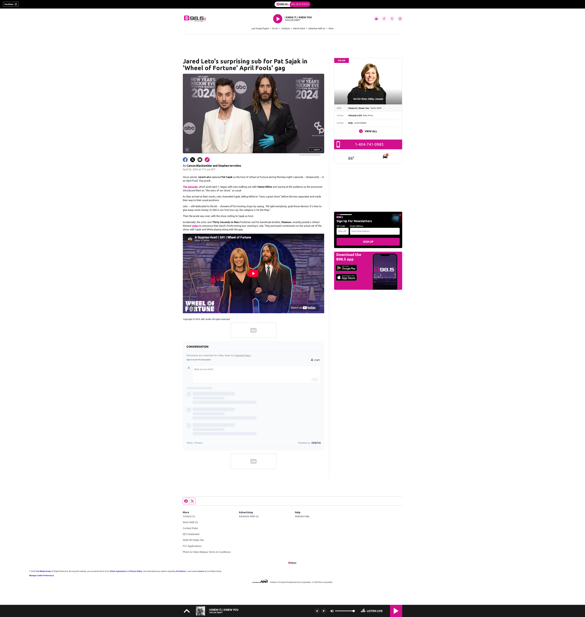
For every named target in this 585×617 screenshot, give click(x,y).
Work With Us (190, 522)
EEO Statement (191, 534)
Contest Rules (190, 528)
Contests (285, 28)
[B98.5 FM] (292, 4)
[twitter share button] (192, 159)
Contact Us (189, 516)
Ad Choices (181, 571)
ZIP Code (341, 226)
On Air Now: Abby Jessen (368, 99)
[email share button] (199, 159)
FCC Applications (192, 546)
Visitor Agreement (118, 571)
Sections (8, 4)
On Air (275, 28)
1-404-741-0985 (369, 144)
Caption (315, 149)
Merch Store (299, 28)
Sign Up (368, 241)
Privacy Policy (136, 571)
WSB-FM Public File (193, 540)
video (195, 225)
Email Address (356, 226)
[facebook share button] (185, 159)
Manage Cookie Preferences (41, 575)
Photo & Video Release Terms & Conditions (207, 552)
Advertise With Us (316, 28)
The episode (190, 186)
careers (200, 571)
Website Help (302, 516)
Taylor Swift (293, 20)
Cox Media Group (43, 571)
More (331, 28)
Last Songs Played (260, 28)
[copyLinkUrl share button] (207, 159)
